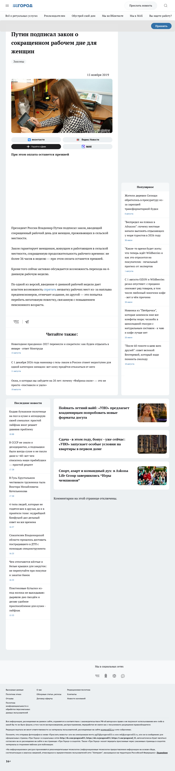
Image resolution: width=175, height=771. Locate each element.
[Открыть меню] (7, 5)
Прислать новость (140, 5)
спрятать (50, 289)
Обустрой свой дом (84, 15)
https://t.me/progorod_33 (124, 738)
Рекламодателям (54, 15)
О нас (39, 689)
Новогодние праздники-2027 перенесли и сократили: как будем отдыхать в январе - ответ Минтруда (60, 348)
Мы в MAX (136, 15)
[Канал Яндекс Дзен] (36, 146)
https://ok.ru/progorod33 (98, 738)
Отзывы (10, 698)
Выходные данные (14, 689)
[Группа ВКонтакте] (36, 139)
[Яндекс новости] (87, 139)
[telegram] (28, 321)
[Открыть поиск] (165, 5)
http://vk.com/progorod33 (72, 738)
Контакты (72, 694)
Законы (18, 61)
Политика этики (13, 694)
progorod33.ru (107, 729)
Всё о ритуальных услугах (21, 15)
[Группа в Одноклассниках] (106, 675)
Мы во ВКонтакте (113, 15)
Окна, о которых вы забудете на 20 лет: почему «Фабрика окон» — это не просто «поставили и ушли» (58, 385)
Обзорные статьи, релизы (49, 694)
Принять (161, 26)
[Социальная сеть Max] (87, 146)
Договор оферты (45, 698)
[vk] (16, 321)
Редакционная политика (78, 689)
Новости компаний (76, 698)
